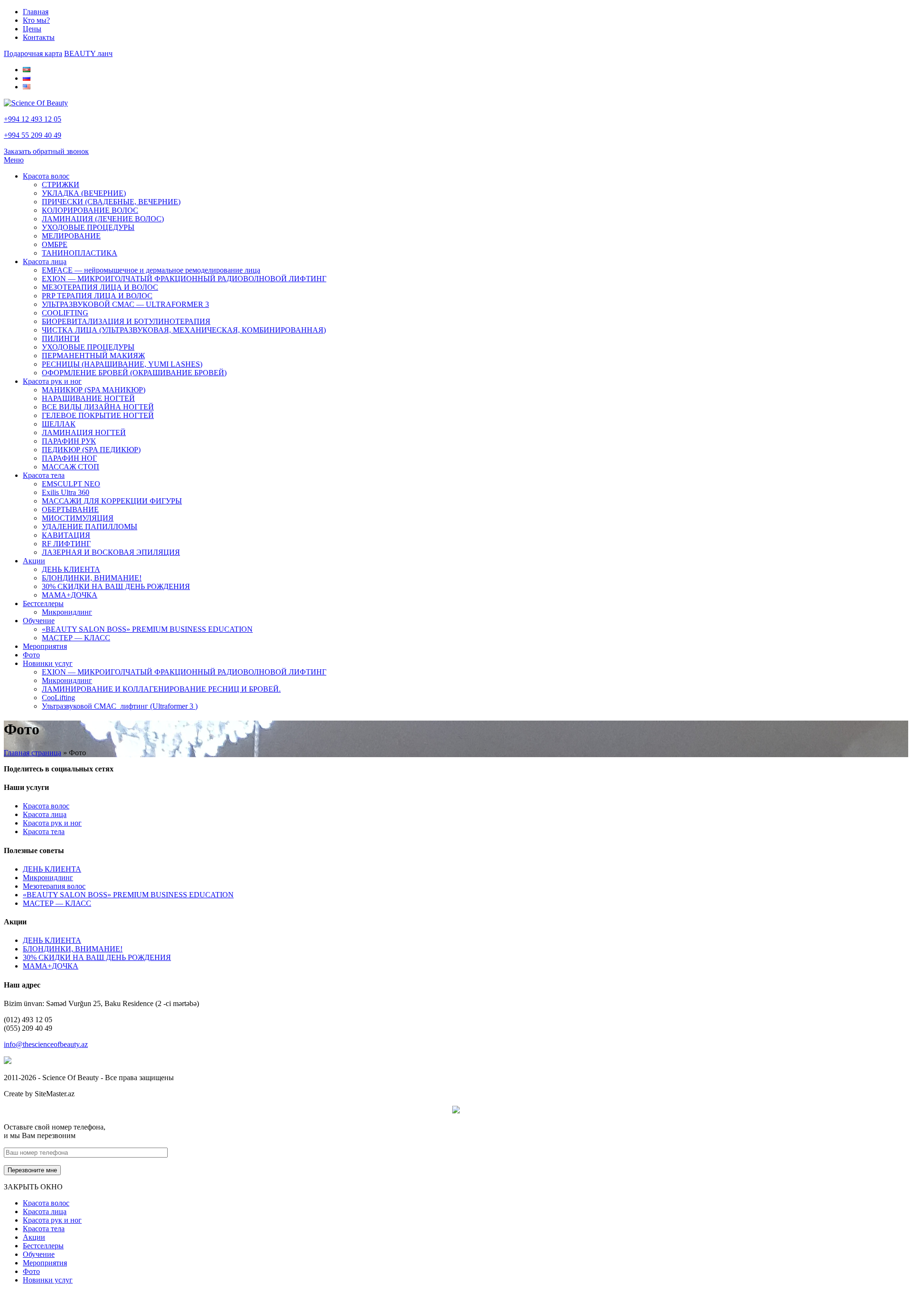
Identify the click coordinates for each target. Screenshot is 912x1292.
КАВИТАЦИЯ (66, 535)
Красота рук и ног (52, 381)
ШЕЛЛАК (59, 424)
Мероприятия (45, 646)
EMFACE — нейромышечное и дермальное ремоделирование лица (151, 270)
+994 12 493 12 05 (32, 119)
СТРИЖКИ (60, 184)
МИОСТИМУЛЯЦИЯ (78, 518)
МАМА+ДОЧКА (69, 595)
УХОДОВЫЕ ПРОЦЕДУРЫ (88, 227)
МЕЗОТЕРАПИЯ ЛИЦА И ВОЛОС (100, 287)
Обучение (39, 621)
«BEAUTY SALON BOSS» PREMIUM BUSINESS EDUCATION (147, 629)
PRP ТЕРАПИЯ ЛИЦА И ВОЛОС (97, 296)
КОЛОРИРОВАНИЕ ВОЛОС (90, 210)
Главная (35, 12)
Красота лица (44, 261)
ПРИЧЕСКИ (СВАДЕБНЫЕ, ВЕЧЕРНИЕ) (111, 202)
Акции (34, 561)
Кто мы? (36, 20)
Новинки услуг (48, 663)
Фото (31, 655)
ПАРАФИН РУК (69, 441)
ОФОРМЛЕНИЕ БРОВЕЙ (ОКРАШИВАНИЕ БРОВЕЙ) (134, 373)
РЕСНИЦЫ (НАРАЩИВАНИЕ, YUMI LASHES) (122, 364)
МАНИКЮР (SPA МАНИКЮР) (93, 390)
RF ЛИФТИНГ (66, 544)
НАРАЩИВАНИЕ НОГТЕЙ (88, 398)
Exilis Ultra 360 (65, 492)
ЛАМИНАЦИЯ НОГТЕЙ (84, 432)
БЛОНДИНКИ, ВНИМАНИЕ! (92, 578)
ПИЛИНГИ (61, 338)
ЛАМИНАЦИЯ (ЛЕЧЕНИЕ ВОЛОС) (103, 219)
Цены (32, 29)
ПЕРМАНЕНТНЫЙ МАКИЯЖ (93, 356)
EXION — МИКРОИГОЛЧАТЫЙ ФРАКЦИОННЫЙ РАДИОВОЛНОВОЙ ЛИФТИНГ (184, 279)
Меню (14, 160)
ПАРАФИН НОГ (69, 458)
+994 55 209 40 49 (32, 135)
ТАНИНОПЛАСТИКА (79, 253)
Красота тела (44, 475)
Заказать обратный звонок (46, 151)
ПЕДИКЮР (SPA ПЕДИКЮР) (91, 450)
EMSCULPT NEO (71, 484)
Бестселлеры (43, 603)
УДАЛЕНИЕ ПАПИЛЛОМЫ (89, 526)
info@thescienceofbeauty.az (46, 1044)
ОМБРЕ (54, 244)
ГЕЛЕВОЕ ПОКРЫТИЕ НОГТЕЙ (98, 415)
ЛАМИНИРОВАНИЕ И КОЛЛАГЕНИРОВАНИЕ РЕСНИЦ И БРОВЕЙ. (161, 689)
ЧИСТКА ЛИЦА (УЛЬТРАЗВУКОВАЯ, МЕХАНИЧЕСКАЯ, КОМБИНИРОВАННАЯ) (184, 330)
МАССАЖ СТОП (70, 467)
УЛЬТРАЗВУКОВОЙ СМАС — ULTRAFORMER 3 (125, 304)
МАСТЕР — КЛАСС (76, 638)
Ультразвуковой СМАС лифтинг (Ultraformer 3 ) (120, 706)
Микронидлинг (67, 612)
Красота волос (46, 176)
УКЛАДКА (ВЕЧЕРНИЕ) (84, 193)
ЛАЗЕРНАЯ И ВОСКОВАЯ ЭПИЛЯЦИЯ (111, 552)
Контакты (39, 37)
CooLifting (58, 698)
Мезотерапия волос (54, 886)
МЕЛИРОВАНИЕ (71, 236)
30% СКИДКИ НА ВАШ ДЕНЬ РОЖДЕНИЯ (116, 586)
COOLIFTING (65, 313)
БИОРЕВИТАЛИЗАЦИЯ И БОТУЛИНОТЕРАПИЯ (126, 321)
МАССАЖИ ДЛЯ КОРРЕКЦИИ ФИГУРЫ (112, 501)
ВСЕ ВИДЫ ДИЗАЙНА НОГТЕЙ (98, 407)
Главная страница (32, 753)
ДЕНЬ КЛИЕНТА (71, 569)
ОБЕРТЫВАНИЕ (70, 509)
